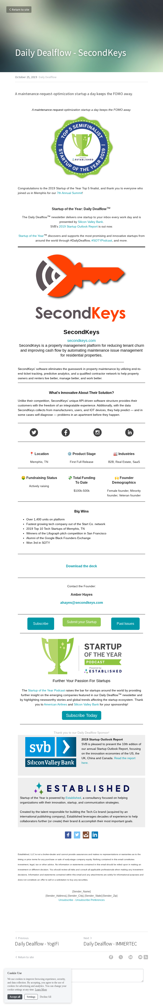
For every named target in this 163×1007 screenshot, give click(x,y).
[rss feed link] (146, 957)
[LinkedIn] (130, 957)
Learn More (41, 989)
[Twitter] (121, 957)
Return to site (20, 9)
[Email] (140, 957)
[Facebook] (111, 957)
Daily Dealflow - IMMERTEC (110, 944)
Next (86, 938)
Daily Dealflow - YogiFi (37, 944)
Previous (23, 938)
